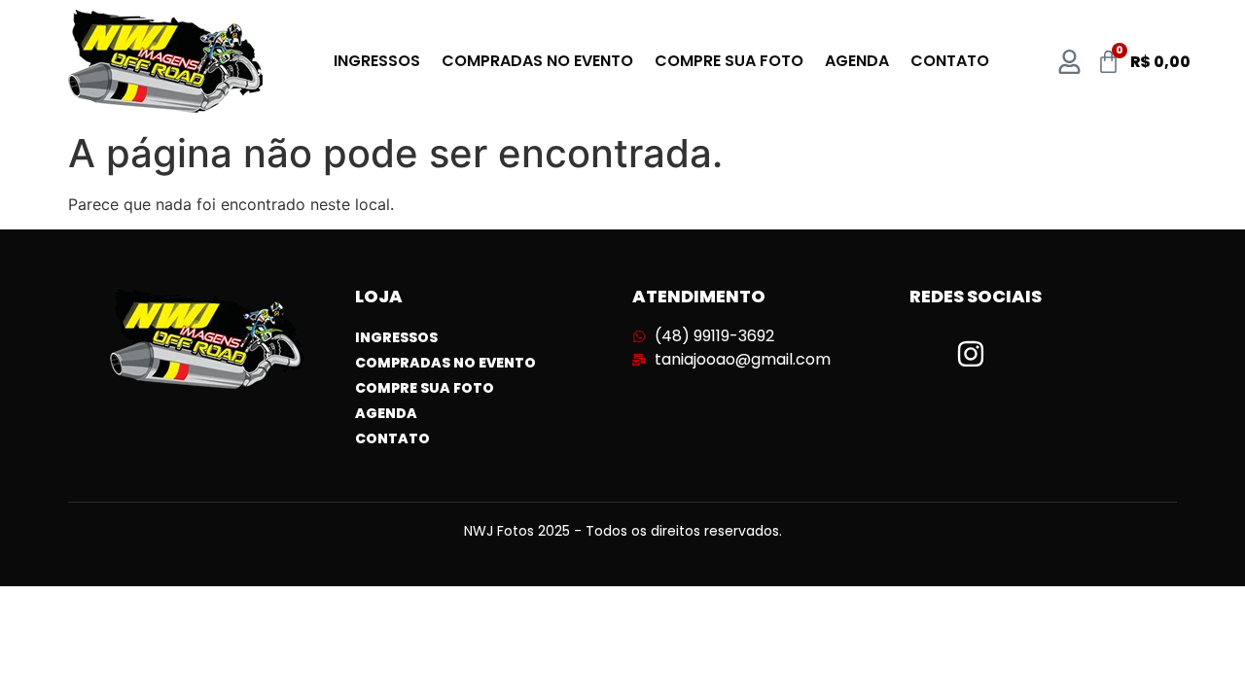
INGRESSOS (377, 61)
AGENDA (857, 61)
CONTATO (949, 61)
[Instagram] (971, 354)
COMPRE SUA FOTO (729, 61)
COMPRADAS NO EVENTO (537, 61)
